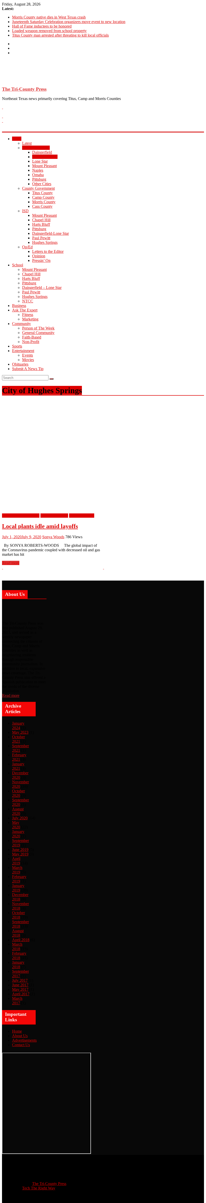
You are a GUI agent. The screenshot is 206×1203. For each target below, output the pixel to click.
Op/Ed (27, 247)
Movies (28, 360)
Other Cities (41, 184)
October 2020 (18, 793)
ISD (25, 211)
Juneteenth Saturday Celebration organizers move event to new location (68, 22)
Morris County (44, 202)
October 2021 (18, 739)
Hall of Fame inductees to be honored (42, 26)
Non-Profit (30, 342)
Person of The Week (38, 328)
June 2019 (20, 849)
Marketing (30, 319)
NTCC (27, 301)
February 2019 (19, 878)
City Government (36, 148)
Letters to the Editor (48, 251)
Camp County (43, 197)
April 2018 (20, 940)
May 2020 (16, 824)
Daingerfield (42, 152)
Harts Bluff (41, 224)
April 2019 (16, 860)
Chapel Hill (41, 220)
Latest (27, 143)
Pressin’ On (41, 260)
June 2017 (20, 985)
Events (27, 355)
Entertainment (23, 351)
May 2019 (20, 854)
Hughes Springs (45, 157)
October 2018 (18, 915)
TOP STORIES (81, 515)
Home (17, 1031)
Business (19, 305)
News (16, 139)
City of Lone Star (54, 515)
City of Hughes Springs (20, 515)
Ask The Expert (24, 310)
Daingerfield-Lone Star (50, 233)
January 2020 (18, 833)
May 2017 (20, 989)
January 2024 (18, 725)
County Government (38, 188)
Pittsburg (39, 179)
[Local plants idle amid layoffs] (102, 511)
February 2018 (19, 955)
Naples (37, 170)
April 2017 (20, 994)
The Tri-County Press (24, 89)
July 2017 (20, 980)
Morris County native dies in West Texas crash (49, 17)
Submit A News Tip (27, 369)
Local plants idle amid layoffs (40, 526)
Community (21, 323)
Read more (10, 695)
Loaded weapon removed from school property (49, 31)
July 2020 (20, 818)
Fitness (27, 314)
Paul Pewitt (41, 238)
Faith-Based (31, 337)
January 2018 (18, 964)
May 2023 (20, 732)
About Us (20, 1036)
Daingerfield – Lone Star (42, 287)
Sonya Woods (53, 537)
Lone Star (40, 161)
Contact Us (21, 1045)
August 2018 (18, 933)
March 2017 (17, 1000)
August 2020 (18, 811)
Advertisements (24, 1040)
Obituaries (20, 364)
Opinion (38, 256)
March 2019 (17, 869)
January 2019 (18, 888)
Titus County (42, 193)
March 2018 (17, 946)
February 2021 (19, 757)
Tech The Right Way (38, 1188)
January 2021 (18, 766)
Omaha (38, 175)
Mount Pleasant (44, 166)
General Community (38, 333)
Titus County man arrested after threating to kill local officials (60, 35)
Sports (17, 346)
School (17, 265)
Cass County (42, 206)
